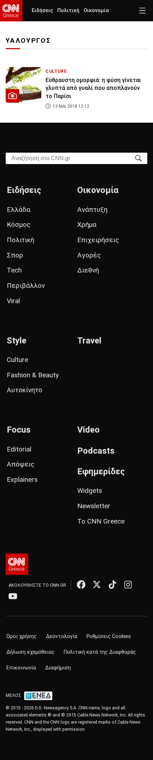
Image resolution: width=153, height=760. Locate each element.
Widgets (89, 490)
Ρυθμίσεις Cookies (108, 636)
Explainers (22, 479)
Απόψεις (21, 464)
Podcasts (96, 451)
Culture (17, 360)
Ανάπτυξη (92, 209)
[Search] (138, 158)
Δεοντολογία (61, 636)
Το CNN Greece (101, 521)
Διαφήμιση (58, 668)
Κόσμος (19, 224)
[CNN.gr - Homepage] (11, 10)
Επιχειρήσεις (98, 240)
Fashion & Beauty (33, 375)
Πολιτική (68, 10)
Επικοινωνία (21, 668)
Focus (19, 430)
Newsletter (93, 506)
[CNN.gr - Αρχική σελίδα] (17, 564)
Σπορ (15, 255)
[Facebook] (81, 584)
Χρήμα (86, 224)
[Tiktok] (112, 584)
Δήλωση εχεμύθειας (30, 652)
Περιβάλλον (26, 285)
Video (88, 430)
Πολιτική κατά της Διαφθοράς (100, 652)
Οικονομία (96, 10)
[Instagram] (128, 584)
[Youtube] (13, 596)
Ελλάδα (18, 209)
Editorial (19, 449)
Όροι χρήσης (21, 636)
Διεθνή (88, 270)
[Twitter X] (97, 584)
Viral (13, 301)
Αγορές (89, 255)
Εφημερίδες (101, 471)
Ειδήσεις (42, 10)
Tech (14, 270)
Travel (89, 341)
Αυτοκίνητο (24, 390)
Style (16, 341)
